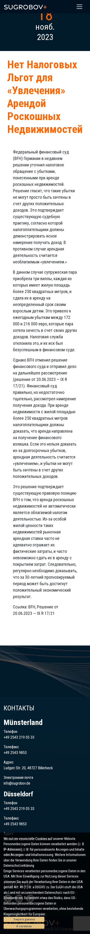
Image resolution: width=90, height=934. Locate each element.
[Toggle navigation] (79, 6)
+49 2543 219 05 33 (19, 737)
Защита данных (24, 919)
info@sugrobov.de (17, 783)
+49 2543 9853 (15, 752)
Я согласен (24, 926)
